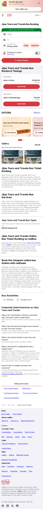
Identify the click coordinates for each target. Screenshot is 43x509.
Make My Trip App (22, 455)
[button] (39, 3)
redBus (8, 245)
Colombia (23, 471)
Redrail (11, 455)
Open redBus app (21, 9)
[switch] (37, 53)
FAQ (3, 437)
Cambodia (13, 471)
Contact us (14, 421)
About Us (5, 421)
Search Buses (23, 60)
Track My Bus (6, 432)
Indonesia (10, 466)
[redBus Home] (9, 15)
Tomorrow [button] (34, 45)
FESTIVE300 (11, 133)
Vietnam (5, 471)
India (3, 466)
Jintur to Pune (8, 80)
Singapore (20, 466)
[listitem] (5, 120)
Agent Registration (27, 421)
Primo (30, 437)
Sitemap (10, 437)
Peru (30, 471)
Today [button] (26, 45)
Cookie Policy (6, 448)
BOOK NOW (21, 86)
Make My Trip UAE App (9, 460)
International (6, 476)
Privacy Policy (23, 443)
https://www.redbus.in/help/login (12, 374)
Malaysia (29, 466)
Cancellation (17, 432)
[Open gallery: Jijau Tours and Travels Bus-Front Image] (12, 157)
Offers (17, 437)
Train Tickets (17, 414)
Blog (23, 437)
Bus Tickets (6, 414)
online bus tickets (33, 243)
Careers (4, 425)
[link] (16, 127)
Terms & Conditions (9, 443)
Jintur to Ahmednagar (11, 98)
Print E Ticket (29, 432)
